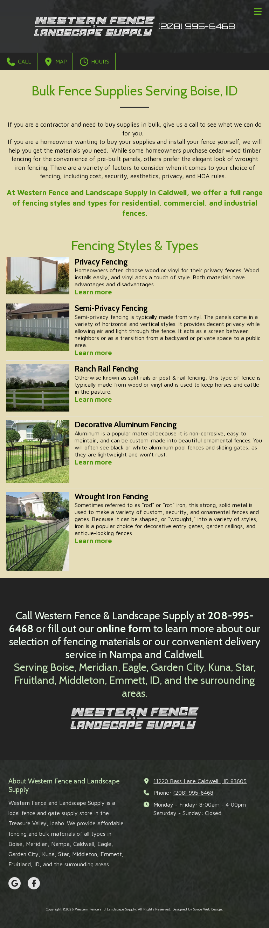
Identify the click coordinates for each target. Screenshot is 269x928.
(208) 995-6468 (193, 792)
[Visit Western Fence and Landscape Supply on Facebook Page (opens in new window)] (34, 883)
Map (60, 61)
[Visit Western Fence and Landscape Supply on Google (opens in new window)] (14, 883)
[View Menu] (257, 11)
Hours (99, 61)
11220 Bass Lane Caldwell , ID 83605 (200, 780)
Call (23, 61)
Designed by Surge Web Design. (197, 909)
